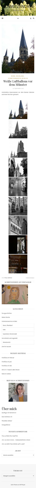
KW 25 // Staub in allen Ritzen (10, 370)
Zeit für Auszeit (6, 346)
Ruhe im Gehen (6, 374)
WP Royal (22, 484)
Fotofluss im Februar (8, 357)
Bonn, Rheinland (17, 76)
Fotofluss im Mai (7, 366)
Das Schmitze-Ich (7, 417)
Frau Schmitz (8, 278)
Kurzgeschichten (7, 313)
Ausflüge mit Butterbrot (9, 413)
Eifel (4, 329)
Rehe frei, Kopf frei (12, 436)
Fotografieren (6, 425)
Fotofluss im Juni (7, 361)
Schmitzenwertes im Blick (18, 78)
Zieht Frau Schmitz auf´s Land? (16, 444)
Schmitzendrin (18, 6)
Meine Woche (6, 317)
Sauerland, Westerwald (10, 334)
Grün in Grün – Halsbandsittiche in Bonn (18, 440)
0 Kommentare (30, 278)
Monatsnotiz (6, 342)
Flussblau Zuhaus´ (7, 421)
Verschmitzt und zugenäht (9, 338)
